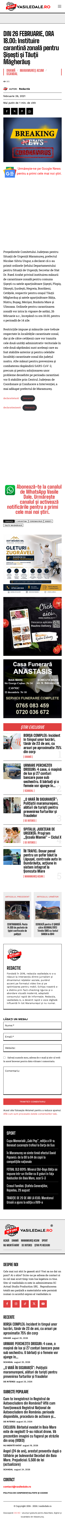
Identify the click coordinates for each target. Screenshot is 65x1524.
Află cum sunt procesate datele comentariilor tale (30, 1113)
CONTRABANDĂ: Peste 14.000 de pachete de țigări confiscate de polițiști (17, 929)
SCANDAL (29, 790)
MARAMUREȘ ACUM (34, 876)
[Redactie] (6, 89)
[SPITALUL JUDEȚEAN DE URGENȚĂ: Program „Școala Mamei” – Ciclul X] (12, 835)
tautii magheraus (13, 525)
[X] (14, 111)
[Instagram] (16, 1304)
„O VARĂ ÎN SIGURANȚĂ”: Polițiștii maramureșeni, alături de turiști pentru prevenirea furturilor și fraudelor (41, 807)
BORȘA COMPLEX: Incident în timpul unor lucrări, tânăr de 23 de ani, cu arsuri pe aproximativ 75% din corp (43, 743)
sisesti (48, 521)
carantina (21, 521)
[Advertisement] (32, 215)
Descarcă (28, 398)
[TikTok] (25, 1304)
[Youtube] (43, 1304)
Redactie (24, 88)
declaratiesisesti (12, 407)
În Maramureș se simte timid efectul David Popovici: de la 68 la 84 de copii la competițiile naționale (31, 1157)
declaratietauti (11, 398)
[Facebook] (6, 111)
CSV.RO (17, 1513)
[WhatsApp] (29, 111)
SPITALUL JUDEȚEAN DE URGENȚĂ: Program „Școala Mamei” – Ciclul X (42, 833)
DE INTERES (30, 820)
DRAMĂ (28, 756)
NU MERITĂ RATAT (12, 1445)
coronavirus (36, 521)
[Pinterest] (22, 111)
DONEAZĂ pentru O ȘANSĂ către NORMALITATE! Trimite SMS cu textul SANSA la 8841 (48, 929)
